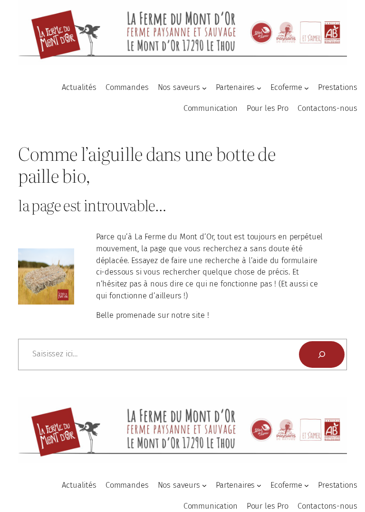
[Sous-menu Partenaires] (259, 88)
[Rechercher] (322, 354)
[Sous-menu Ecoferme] (306, 88)
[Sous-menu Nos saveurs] (204, 88)
